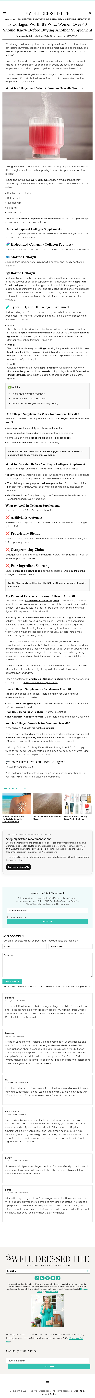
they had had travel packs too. (41, 682)
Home (7, 19)
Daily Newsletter (18, 917)
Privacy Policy (52, 1291)
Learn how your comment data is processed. (68, 986)
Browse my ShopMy (18, 867)
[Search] (87, 1271)
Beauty (13, 19)
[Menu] (4, 13)
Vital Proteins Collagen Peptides (42, 600)
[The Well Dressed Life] (47, 13)
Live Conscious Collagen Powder (25, 716)
